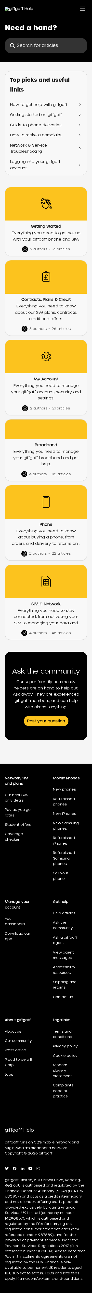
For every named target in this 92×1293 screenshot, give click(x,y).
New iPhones (64, 813)
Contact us (63, 997)
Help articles (64, 913)
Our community (18, 1040)
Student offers (18, 824)
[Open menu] (82, 9)
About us (13, 1031)
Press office (15, 1050)
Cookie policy (65, 1055)
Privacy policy (65, 1046)
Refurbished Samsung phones (64, 858)
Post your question (46, 720)
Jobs (9, 1074)
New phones (64, 789)
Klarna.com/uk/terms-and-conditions (49, 1278)
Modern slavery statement (62, 1070)
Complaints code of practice (63, 1090)
